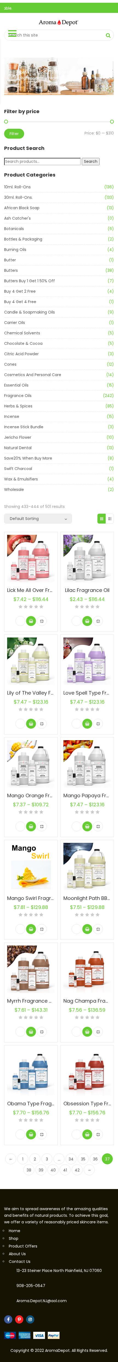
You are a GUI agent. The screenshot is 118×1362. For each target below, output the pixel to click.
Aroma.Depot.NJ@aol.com (41, 1301)
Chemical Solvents (22, 333)
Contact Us (19, 1261)
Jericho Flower (17, 437)
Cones (10, 364)
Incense (11, 416)
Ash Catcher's (17, 218)
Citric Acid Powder (21, 354)
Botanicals (14, 228)
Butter (10, 260)
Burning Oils (15, 249)
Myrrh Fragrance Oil (31, 1000)
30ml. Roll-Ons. (18, 197)
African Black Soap (22, 208)
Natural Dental (18, 448)
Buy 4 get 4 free (20, 301)
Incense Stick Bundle (23, 427)
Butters (11, 270)
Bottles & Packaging (23, 239)
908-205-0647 (30, 1285)
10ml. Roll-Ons (17, 187)
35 (83, 1159)
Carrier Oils (14, 322)
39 (41, 1170)
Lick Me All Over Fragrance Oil (42, 590)
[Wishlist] (20, 621)
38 (29, 1170)
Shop (13, 1238)
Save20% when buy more (28, 458)
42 (77, 1170)
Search (90, 161)
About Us (17, 1254)
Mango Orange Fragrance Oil (42, 795)
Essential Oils (16, 385)
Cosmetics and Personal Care (32, 374)
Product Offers (23, 1246)
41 (65, 1170)
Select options (31, 621)
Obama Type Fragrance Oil (40, 1103)
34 (71, 1159)
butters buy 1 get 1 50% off (29, 281)
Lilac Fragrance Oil (87, 590)
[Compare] (42, 621)
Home (23, 72)
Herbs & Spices (18, 406)
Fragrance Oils (18, 395)
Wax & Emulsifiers (21, 479)
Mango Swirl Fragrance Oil (39, 898)
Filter (14, 133)
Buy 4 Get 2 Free (20, 291)
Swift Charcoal (18, 468)
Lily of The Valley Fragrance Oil (44, 692)
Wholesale (14, 489)
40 (53, 1170)
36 (95, 1159)
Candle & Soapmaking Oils (29, 312)
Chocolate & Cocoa (23, 343)
